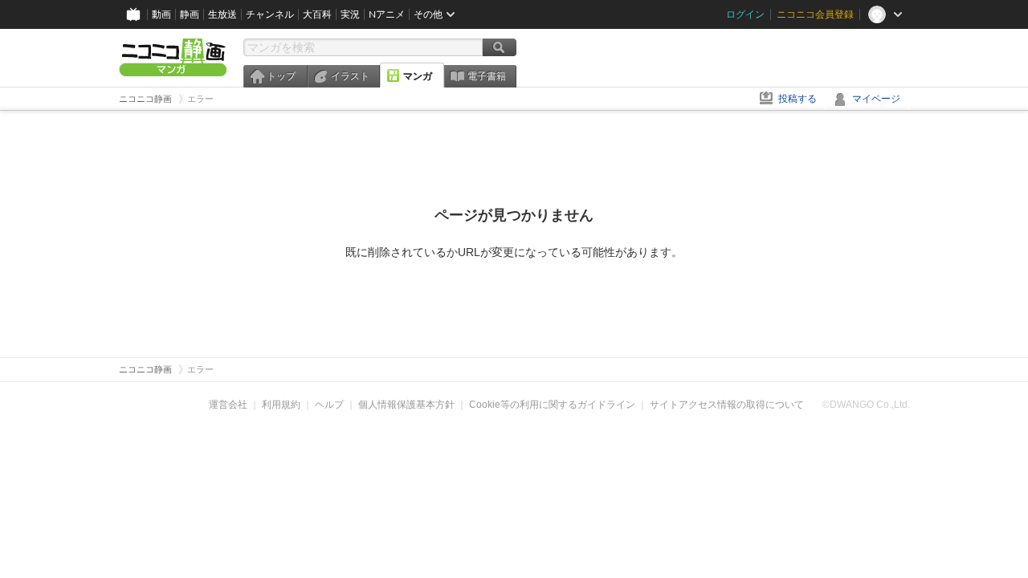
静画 (189, 14)
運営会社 (228, 404)
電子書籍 (486, 76)
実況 (350, 14)
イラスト (350, 76)
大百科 (317, 14)
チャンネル (270, 14)
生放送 (222, 14)
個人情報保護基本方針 (406, 404)
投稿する (797, 98)
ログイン (745, 14)
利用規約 (281, 404)
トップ (281, 76)
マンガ (417, 76)
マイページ (876, 98)
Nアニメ (387, 14)
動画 (161, 14)
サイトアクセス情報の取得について (727, 404)
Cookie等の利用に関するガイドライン (552, 404)
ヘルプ (329, 404)
